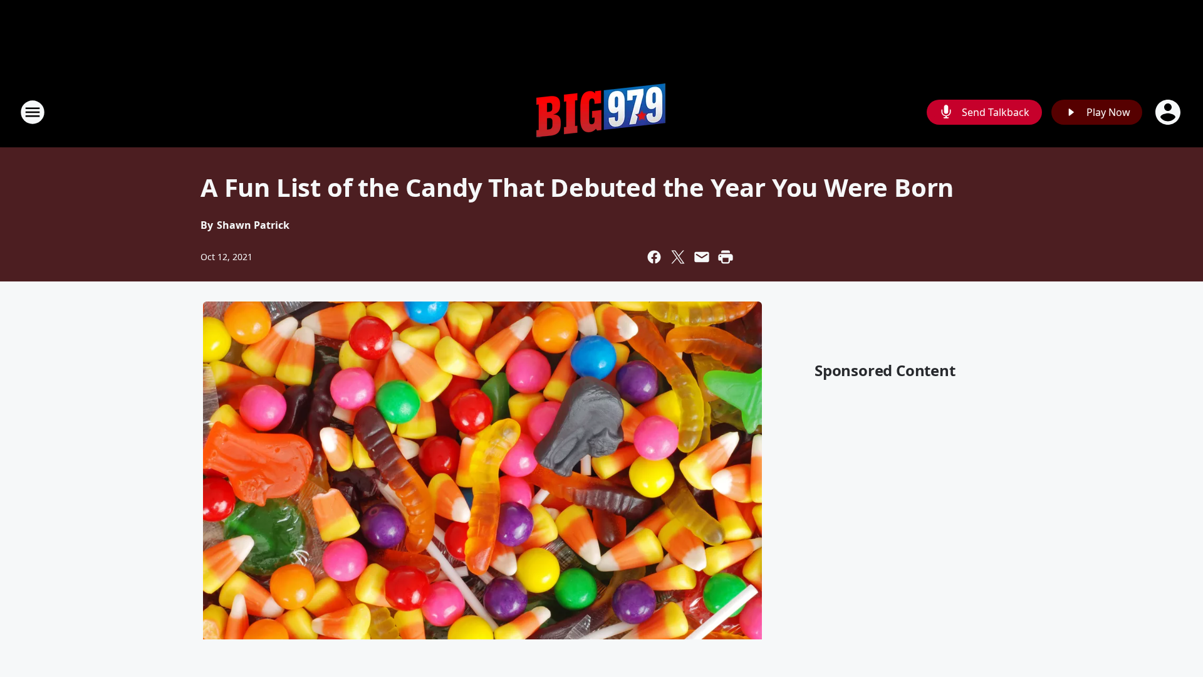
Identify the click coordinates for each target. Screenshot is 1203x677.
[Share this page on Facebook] (654, 257)
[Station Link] (601, 112)
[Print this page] (725, 257)
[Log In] (1169, 112)
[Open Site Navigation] (32, 112)
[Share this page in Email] (702, 257)
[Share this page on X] (678, 257)
